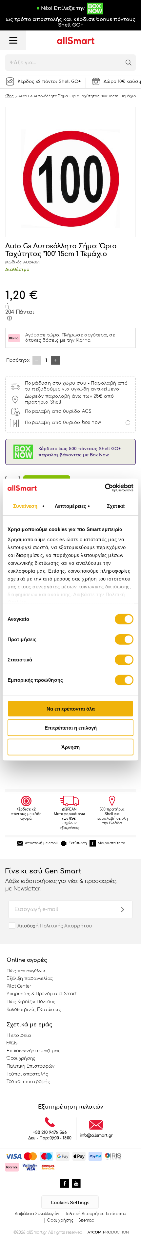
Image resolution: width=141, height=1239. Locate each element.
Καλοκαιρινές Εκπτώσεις (34, 1009)
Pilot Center (19, 986)
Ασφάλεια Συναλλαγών (37, 1213)
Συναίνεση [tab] (25, 505)
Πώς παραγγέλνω (26, 971)
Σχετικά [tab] (116, 505)
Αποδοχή (54, 926)
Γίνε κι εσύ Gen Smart (60, 879)
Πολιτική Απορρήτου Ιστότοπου (95, 1213)
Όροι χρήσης (21, 1058)
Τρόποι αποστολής (27, 1074)
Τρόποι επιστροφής (28, 1081)
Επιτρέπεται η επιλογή (71, 728)
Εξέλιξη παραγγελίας (30, 978)
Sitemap (86, 1220)
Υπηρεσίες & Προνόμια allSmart (41, 994)
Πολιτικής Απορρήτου (66, 926)
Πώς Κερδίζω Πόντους (31, 1002)
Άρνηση (70, 747)
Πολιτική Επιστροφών (30, 1066)
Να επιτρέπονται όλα (71, 708)
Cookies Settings (70, 1202)
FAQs (12, 1043)
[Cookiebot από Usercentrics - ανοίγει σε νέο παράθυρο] (104, 488)
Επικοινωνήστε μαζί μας (33, 1051)
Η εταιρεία (19, 1035)
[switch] (124, 639)
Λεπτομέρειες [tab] (70, 505)
